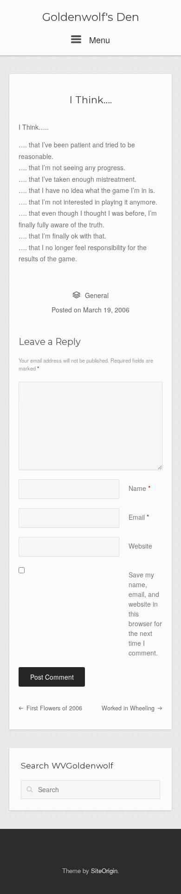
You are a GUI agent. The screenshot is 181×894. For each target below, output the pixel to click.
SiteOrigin (104, 870)
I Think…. (91, 100)
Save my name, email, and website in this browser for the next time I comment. (145, 613)
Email (139, 517)
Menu (98, 39)
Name (139, 488)
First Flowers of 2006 (53, 708)
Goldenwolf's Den (90, 17)
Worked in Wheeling (129, 708)
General (97, 295)
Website (140, 545)
